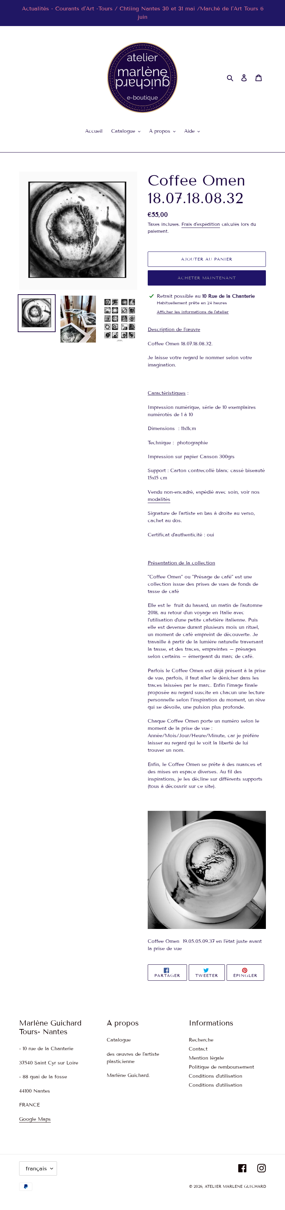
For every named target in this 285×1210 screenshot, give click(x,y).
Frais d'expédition (200, 224)
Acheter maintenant (207, 277)
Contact (198, 1049)
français (36, 1168)
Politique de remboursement (221, 1067)
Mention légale (206, 1058)
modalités (159, 499)
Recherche (201, 1040)
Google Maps (35, 1119)
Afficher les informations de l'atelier (193, 311)
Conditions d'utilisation (215, 1076)
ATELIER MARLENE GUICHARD (235, 1186)
